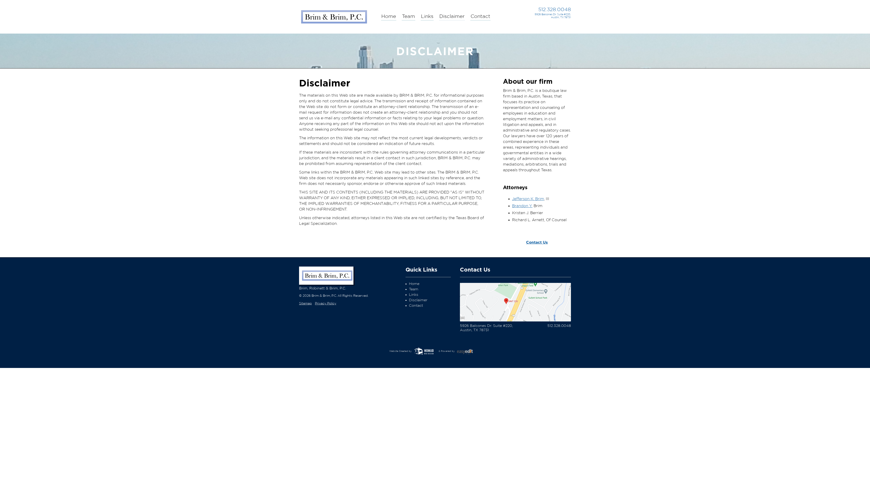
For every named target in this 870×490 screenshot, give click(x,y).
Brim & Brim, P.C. (334, 15)
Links (427, 16)
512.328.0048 (554, 9)
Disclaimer (452, 16)
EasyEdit (468, 353)
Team (408, 16)
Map (515, 302)
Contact (480, 16)
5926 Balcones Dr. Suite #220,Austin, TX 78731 (553, 16)
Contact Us (537, 242)
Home (388, 16)
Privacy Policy (325, 303)
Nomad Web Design (424, 351)
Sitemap (305, 303)
